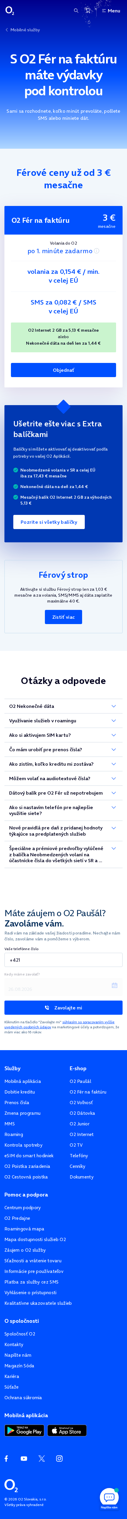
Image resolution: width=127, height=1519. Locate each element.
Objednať (63, 370)
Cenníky (77, 1166)
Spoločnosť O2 (19, 1334)
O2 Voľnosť (81, 1102)
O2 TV (76, 1145)
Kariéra (11, 1376)
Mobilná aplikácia (22, 1081)
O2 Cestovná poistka (26, 1177)
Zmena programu (22, 1113)
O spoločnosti (21, 1321)
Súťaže (11, 1387)
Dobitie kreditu (19, 1092)
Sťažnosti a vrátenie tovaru (32, 1261)
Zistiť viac (63, 617)
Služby (12, 1068)
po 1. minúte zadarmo (59, 250)
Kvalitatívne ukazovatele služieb (38, 1303)
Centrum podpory (22, 1207)
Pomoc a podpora (26, 1194)
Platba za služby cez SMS (31, 1282)
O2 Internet (82, 1134)
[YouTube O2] (23, 1458)
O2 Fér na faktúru (88, 1092)
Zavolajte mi (68, 1007)
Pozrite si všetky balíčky (49, 522)
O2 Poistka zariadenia (27, 1166)
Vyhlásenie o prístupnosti (30, 1292)
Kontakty (13, 1344)
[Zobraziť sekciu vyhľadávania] (76, 11)
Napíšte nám (17, 1355)
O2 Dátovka (82, 1113)
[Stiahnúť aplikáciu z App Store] (67, 1430)
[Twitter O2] (41, 1458)
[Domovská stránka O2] (11, 1485)
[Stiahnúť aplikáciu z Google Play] (24, 1430)
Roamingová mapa (24, 1229)
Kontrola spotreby (23, 1145)
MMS (9, 1124)
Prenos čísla (17, 1102)
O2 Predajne (17, 1218)
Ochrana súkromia (23, 1397)
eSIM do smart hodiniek (29, 1156)
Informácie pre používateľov (34, 1271)
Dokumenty (82, 1177)
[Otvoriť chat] (109, 1498)
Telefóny (79, 1156)
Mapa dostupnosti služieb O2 (35, 1239)
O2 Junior (79, 1124)
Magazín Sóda (19, 1366)
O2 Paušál (80, 1081)
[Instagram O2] (59, 1458)
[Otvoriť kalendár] (114, 985)
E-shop (78, 1068)
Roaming (13, 1134)
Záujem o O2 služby (25, 1250)
